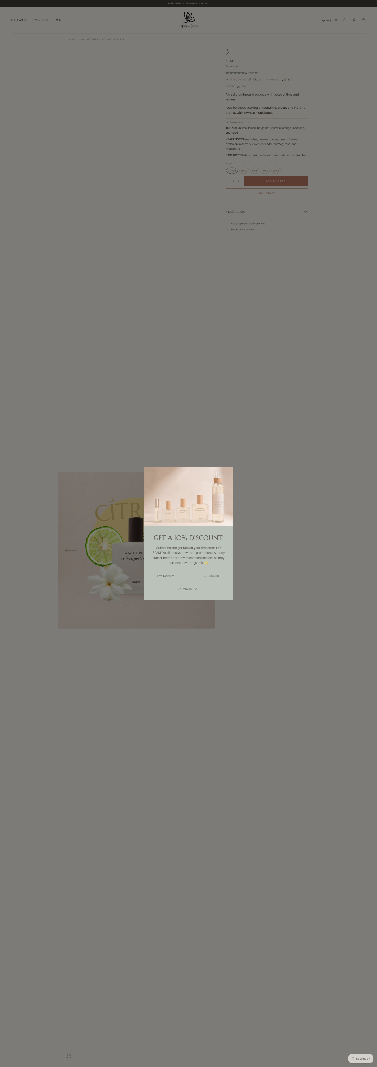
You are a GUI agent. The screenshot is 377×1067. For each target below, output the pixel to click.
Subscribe (212, 576)
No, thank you (188, 589)
